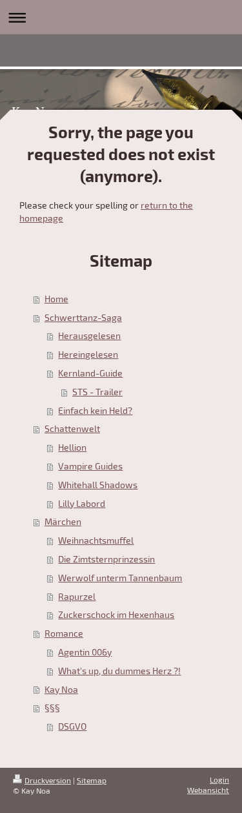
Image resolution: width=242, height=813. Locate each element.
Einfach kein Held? (95, 410)
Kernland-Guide (90, 372)
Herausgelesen (89, 335)
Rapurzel (77, 596)
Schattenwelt (72, 428)
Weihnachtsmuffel (96, 540)
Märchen (63, 521)
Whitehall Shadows (97, 484)
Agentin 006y (85, 651)
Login (219, 779)
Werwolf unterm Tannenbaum (120, 577)
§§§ (52, 707)
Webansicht (208, 789)
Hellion (72, 447)
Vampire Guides (90, 465)
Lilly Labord (81, 503)
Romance (64, 633)
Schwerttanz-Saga (83, 317)
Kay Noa (61, 689)
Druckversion (48, 780)
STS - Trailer (97, 391)
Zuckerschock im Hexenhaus (116, 614)
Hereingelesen (88, 354)
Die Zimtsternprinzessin (106, 558)
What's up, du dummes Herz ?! (119, 670)
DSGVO (72, 726)
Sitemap (91, 780)
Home (56, 298)
